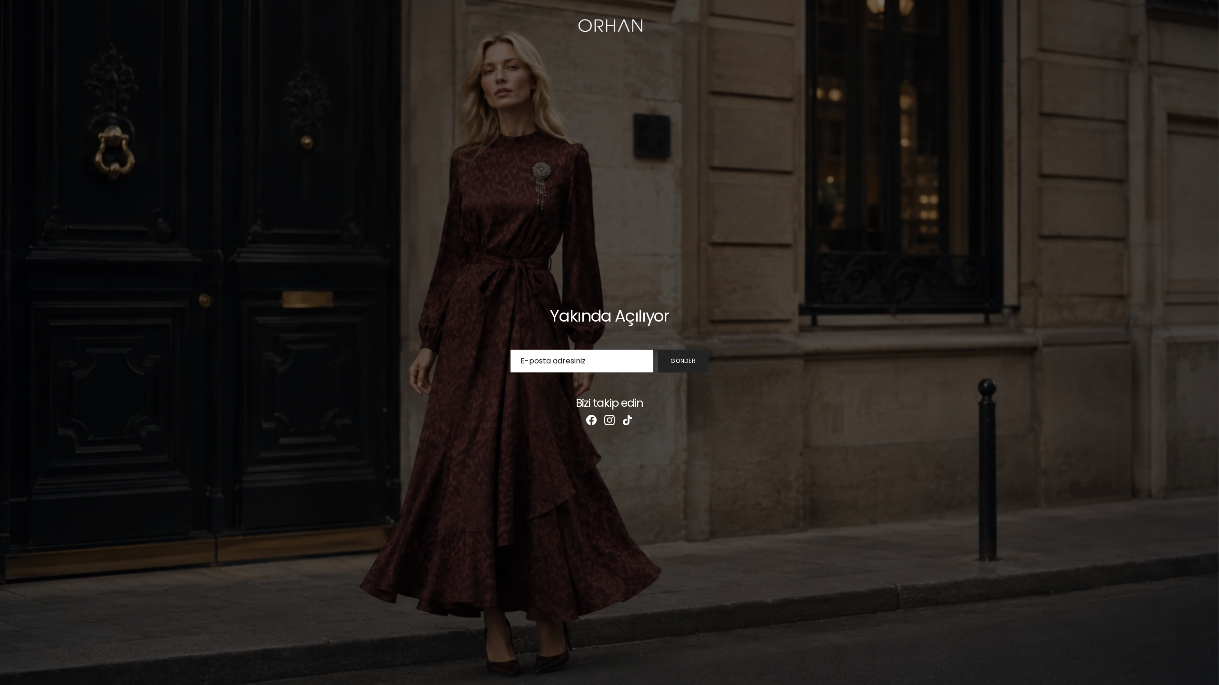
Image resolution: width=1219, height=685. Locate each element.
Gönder (683, 361)
